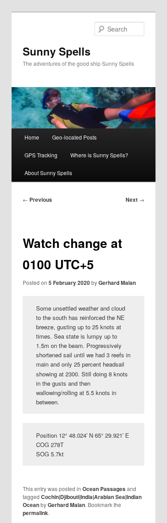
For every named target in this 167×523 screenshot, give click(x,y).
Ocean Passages (104, 489)
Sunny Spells (56, 51)
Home (31, 137)
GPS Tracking (40, 155)
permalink (35, 513)
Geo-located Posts (74, 137)
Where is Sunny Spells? (99, 155)
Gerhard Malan (117, 283)
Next (135, 200)
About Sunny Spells (48, 172)
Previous (37, 200)
